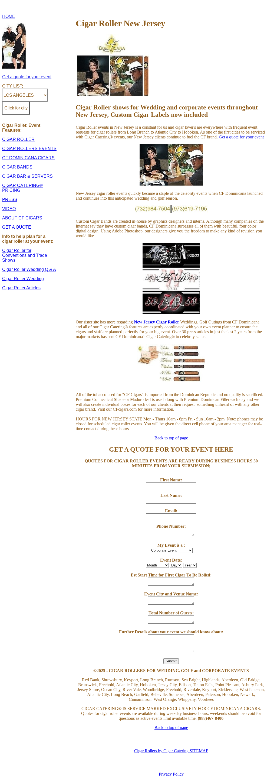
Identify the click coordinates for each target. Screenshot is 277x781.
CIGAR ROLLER (18, 139)
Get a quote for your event (26, 76)
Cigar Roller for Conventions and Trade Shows (24, 255)
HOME (8, 16)
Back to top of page (171, 438)
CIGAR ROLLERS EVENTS (29, 148)
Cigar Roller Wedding (23, 278)
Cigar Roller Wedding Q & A (29, 269)
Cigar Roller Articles (21, 288)
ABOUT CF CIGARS (22, 218)
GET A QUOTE (16, 227)
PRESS (9, 199)
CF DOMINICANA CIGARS (28, 157)
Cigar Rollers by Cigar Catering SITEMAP (171, 750)
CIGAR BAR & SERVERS (27, 176)
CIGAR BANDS (17, 167)
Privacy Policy (171, 774)
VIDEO (9, 208)
